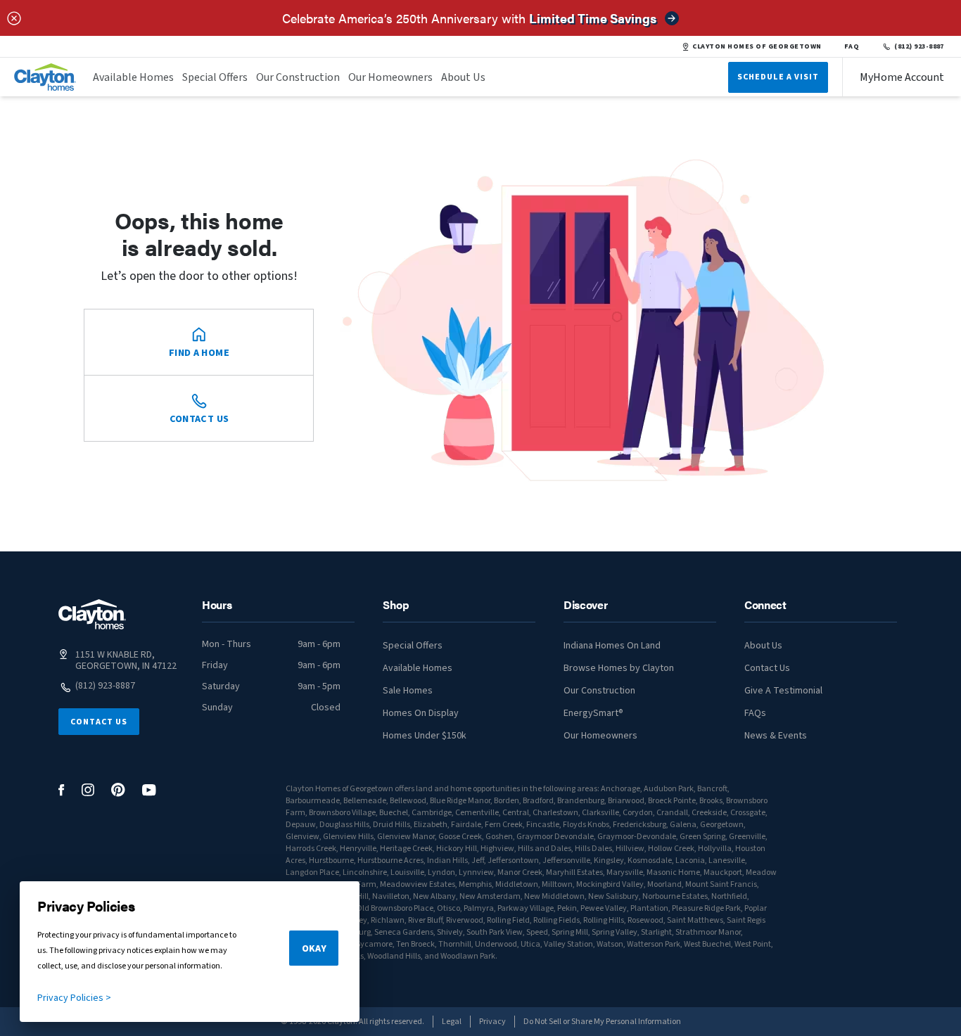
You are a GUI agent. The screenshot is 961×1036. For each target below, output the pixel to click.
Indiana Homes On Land (612, 646)
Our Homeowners (390, 77)
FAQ (852, 46)
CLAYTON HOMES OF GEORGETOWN (756, 46)
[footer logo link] (92, 614)
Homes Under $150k (424, 736)
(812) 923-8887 (919, 46)
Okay (314, 949)
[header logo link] (45, 77)
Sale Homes (408, 691)
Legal (452, 1022)
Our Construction (298, 77)
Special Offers (215, 77)
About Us (463, 77)
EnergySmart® (593, 713)
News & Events (775, 736)
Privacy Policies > (74, 998)
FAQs (755, 713)
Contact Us (98, 722)
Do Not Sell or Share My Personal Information (602, 1022)
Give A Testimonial (783, 691)
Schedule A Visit (778, 77)
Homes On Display (421, 713)
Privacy (492, 1022)
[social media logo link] (61, 790)
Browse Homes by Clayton (619, 668)
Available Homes (133, 77)
